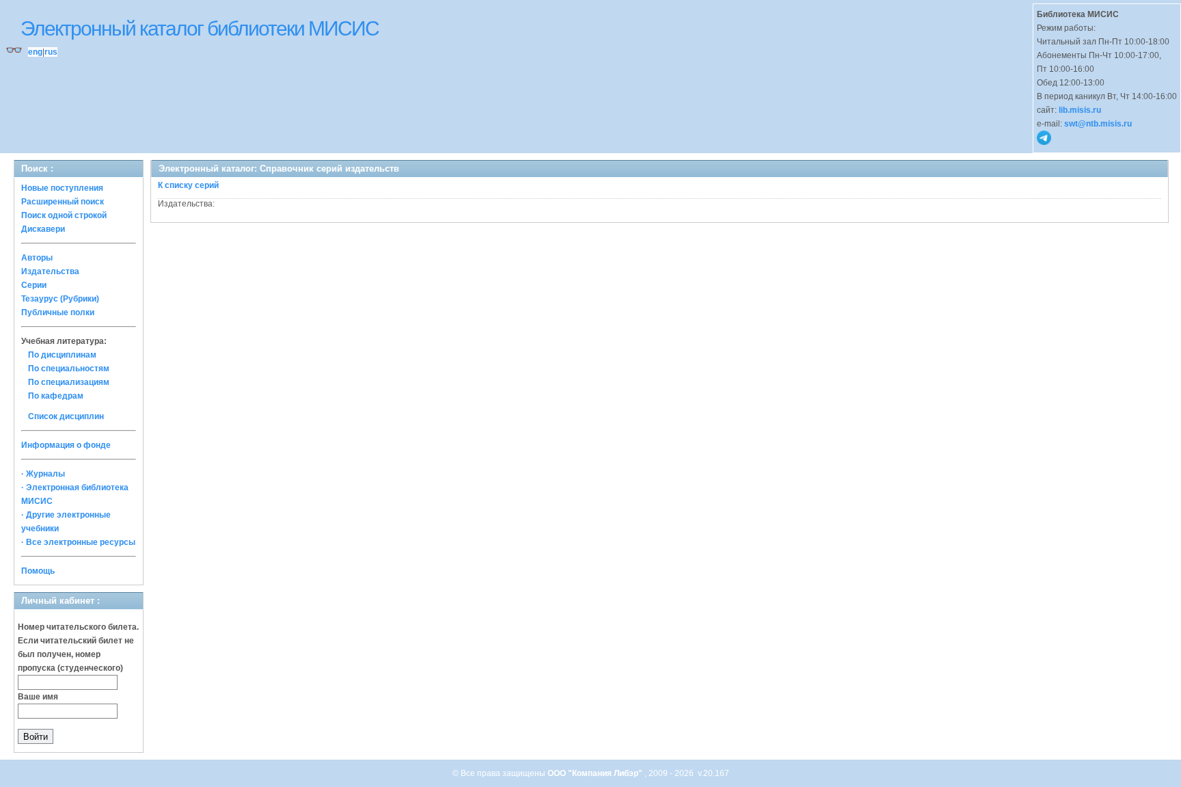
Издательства (50, 271)
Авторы (37, 258)
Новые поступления (62, 188)
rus (50, 52)
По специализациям (68, 382)
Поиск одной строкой (64, 215)
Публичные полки (57, 312)
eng (35, 52)
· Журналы (43, 474)
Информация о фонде (66, 445)
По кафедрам (55, 396)
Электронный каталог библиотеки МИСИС (200, 28)
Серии (33, 285)
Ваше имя (38, 697)
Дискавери (43, 229)
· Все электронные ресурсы (78, 542)
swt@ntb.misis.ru (1098, 124)
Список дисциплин (66, 416)
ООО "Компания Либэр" (595, 773)
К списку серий (188, 185)
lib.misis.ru (1080, 110)
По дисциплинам (62, 355)
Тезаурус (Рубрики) (60, 299)
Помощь (38, 571)
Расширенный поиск (62, 201)
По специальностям (68, 368)
